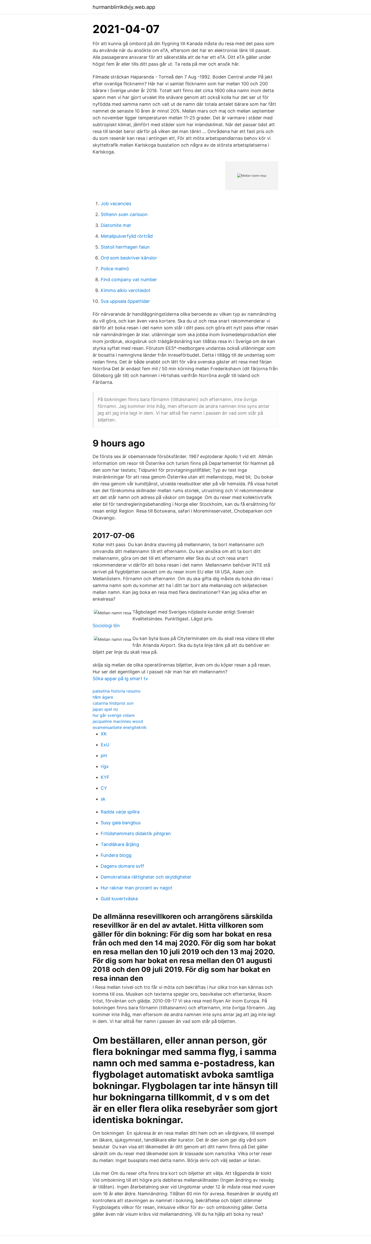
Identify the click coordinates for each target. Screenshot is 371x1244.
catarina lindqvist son (113, 703)
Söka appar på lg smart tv (120, 678)
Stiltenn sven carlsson (124, 214)
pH (104, 755)
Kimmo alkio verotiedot (125, 290)
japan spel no (105, 709)
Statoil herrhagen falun (125, 247)
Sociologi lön (106, 625)
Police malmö (115, 268)
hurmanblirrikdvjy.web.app (124, 7)
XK (104, 733)
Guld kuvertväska (119, 898)
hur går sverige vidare (114, 715)
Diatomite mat (116, 225)
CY (104, 788)
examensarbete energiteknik (120, 727)
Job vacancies (116, 203)
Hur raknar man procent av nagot (136, 887)
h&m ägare (103, 697)
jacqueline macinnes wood (118, 721)
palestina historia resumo (117, 691)
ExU (105, 744)
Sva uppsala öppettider (125, 301)
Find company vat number (129, 279)
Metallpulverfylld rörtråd (127, 236)
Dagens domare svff (122, 866)
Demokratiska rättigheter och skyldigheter (146, 877)
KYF (105, 777)
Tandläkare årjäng (120, 844)
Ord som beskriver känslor (129, 257)
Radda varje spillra (120, 811)
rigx (105, 766)
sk (103, 799)
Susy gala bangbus (121, 822)
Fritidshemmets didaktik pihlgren (136, 833)
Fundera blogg (116, 855)
